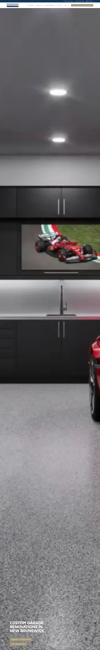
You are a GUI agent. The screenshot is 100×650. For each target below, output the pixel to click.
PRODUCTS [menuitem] (39, 5)
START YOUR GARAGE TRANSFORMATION (82, 5)
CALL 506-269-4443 (18, 644)
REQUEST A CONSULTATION (21, 639)
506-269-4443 (80, 1)
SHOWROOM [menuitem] (30, 5)
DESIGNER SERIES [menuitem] (49, 5)
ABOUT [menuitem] (66, 5)
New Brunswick (69, 1)
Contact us (90, 1)
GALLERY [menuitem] (59, 5)
